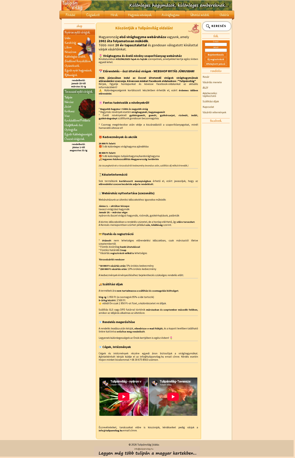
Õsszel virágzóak (74, 139)
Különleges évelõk (75, 56)
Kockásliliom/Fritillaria (77, 120)
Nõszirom (70, 52)
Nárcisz (69, 102)
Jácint (67, 106)
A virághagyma (170, 15)
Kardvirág (70, 42)
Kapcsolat (208, 106)
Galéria (224, 15)
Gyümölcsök (72, 66)
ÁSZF (205, 87)
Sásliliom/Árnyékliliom (78, 61)
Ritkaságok (71, 75)
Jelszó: (216, 47)
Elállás (156, 444)
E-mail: (216, 41)
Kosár (206, 76)
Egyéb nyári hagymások (78, 70)
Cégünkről (93, 15)
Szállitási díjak (211, 101)
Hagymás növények (140, 15)
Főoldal (70, 15)
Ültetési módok (199, 15)
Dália (67, 38)
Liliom (68, 47)
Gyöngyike (70, 129)
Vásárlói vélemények (214, 112)
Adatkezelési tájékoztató (210, 95)
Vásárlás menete (212, 82)
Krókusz (69, 111)
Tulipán (68, 97)
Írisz (67, 116)
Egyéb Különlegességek (78, 134)
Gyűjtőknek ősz (73, 125)
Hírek (114, 15)
